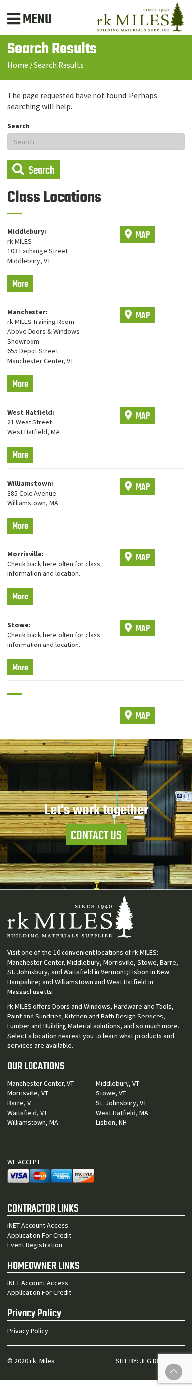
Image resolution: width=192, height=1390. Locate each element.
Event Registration (34, 1245)
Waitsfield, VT (27, 1112)
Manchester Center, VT (40, 1083)
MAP (142, 235)
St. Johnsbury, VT (121, 1102)
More (20, 284)
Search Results (59, 65)
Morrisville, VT (27, 1093)
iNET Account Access (37, 1225)
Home (17, 65)
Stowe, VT (111, 1093)
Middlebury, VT (117, 1083)
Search (18, 126)
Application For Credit (39, 1235)
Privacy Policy (27, 1330)
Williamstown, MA (32, 1122)
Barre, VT (20, 1102)
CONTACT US (96, 835)
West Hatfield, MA (122, 1112)
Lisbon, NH (111, 1122)
